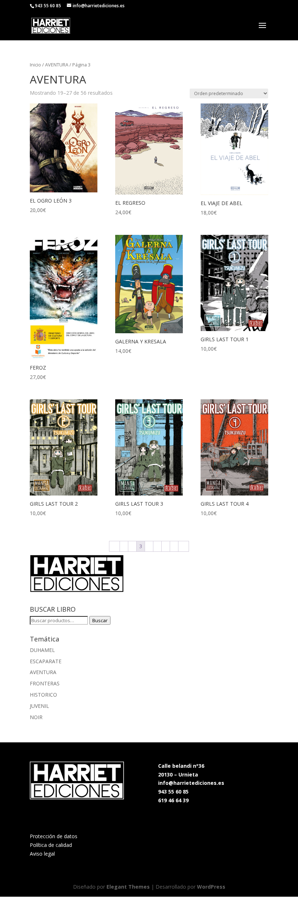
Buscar (100, 620)
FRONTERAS (45, 683)
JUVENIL (39, 705)
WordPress (211, 886)
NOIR (36, 717)
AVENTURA (56, 64)
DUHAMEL (42, 650)
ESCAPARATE (45, 661)
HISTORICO (43, 694)
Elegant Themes (128, 886)
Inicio (35, 64)
